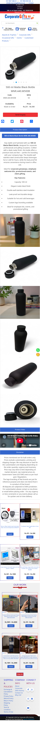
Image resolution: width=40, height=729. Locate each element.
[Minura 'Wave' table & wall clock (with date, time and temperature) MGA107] (10, 524)
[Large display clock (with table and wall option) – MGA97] (10, 565)
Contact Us (19, 693)
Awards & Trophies (9, 35)
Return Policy (8, 701)
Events (19, 38)
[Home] (20, 20)
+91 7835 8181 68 (25, 1)
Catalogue (20, 6)
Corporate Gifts (25, 35)
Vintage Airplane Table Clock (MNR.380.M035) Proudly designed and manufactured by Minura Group (29, 657)
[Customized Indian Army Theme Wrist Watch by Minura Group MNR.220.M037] (29, 613)
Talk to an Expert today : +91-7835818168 (20, 10)
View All (20, 674)
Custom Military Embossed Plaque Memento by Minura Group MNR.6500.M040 (11, 616)
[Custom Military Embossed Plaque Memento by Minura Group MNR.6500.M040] (11, 613)
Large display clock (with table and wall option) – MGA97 (10, 567)
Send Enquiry (20, 115)
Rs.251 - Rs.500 (29, 107)
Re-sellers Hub (20, 5)
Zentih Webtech (28, 719)
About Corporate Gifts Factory (19, 688)
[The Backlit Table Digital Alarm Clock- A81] (30, 524)
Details (10, 534)
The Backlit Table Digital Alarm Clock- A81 (30, 527)
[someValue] (37, 23)
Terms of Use (8, 712)
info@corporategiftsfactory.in (15, 3)
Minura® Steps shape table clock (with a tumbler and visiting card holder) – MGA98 (30, 568)
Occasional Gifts (8, 38)
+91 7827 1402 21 (11, 1)
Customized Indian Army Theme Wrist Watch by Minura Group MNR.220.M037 (29, 616)
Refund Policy (8, 698)
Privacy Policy (8, 696)
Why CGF (18, 695)
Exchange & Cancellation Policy (8, 691)
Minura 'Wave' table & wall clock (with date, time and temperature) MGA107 (10, 527)
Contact (31, 3)
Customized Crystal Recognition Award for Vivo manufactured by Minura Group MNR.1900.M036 (11, 657)
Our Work (20, 8)
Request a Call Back (20, 12)
